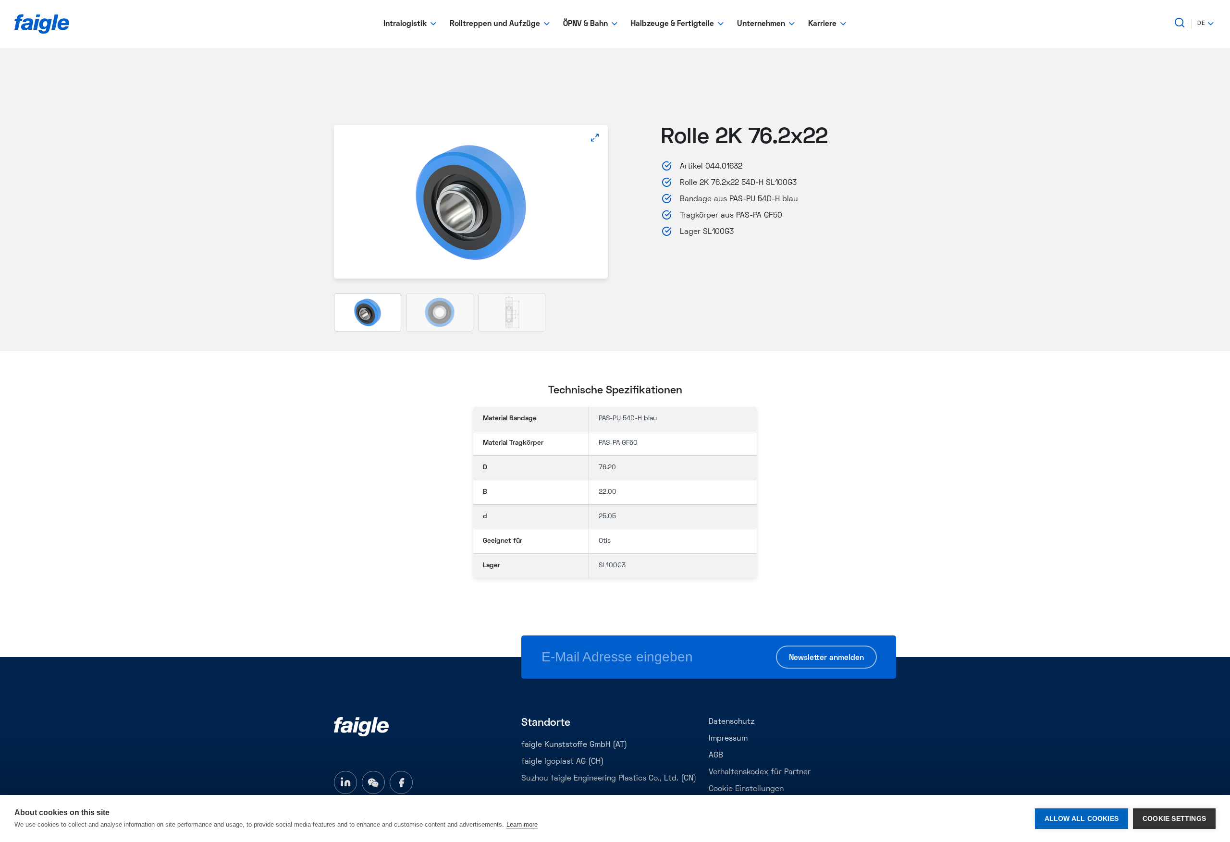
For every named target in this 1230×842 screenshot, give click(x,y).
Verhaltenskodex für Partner (760, 772)
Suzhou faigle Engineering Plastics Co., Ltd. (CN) (608, 778)
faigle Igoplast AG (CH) (562, 761)
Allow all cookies (1082, 818)
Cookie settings (1174, 818)
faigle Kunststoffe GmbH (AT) (574, 745)
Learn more (522, 824)
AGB (716, 755)
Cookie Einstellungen (746, 789)
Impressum (728, 738)
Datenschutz (731, 722)
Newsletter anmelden (826, 658)
